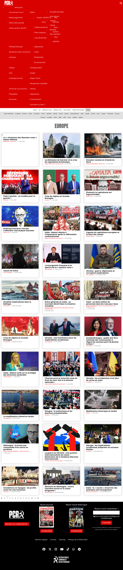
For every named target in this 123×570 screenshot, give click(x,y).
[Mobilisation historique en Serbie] (102, 399)
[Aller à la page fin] (38, 498)
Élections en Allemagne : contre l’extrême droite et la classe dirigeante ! (59, 488)
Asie (40, 110)
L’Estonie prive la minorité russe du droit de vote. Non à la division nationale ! (61, 380)
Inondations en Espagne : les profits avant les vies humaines (19, 488)
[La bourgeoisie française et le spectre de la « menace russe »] (61, 254)
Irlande (93, 113)
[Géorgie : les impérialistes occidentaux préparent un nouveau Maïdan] (102, 434)
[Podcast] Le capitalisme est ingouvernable (99, 193)
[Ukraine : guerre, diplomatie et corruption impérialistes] (102, 256)
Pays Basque (110, 113)
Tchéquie (74, 117)
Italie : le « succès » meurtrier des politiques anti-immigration (101, 488)
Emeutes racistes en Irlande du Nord (100, 161)
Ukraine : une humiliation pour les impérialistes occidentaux (60, 338)
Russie (55, 117)
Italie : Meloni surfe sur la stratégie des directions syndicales (19, 373)
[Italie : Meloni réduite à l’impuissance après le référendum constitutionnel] (61, 218)
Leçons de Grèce (10, 270)
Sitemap (62, 540)
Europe (88, 110)
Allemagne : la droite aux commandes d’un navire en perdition (15, 447)
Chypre (43, 113)
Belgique (24, 113)
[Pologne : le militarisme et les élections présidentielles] (61, 399)
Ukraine (81, 117)
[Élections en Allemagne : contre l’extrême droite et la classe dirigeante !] (61, 475)
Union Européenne (8, 113)
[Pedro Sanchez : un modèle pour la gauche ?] (20, 182)
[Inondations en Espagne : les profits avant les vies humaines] (20, 476)
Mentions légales (41, 540)
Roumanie (49, 117)
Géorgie (66, 113)
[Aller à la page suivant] (35, 498)
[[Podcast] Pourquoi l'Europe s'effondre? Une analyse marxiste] (20, 216)
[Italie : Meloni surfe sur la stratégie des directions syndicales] (20, 361)
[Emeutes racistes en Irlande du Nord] (102, 145)
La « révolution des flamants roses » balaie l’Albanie (20, 138)
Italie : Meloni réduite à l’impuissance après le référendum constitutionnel (61, 234)
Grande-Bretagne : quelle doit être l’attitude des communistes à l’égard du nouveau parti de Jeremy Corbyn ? (102, 341)
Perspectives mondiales (78, 110)
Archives (53, 540)
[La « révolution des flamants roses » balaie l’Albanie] (2, 134)
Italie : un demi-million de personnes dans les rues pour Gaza (102, 303)
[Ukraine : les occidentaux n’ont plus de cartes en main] (102, 364)
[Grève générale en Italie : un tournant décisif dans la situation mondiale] (61, 290)
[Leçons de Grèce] (20, 256)
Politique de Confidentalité (114, 527)
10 (32, 498)
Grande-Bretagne (74, 113)
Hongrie (87, 113)
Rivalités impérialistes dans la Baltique (17, 303)
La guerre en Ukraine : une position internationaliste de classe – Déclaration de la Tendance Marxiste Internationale (61, 456)
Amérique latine (57, 110)
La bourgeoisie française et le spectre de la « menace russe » (59, 266)
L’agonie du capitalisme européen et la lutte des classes (102, 233)
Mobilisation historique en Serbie (101, 411)
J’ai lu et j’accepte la (107, 517)
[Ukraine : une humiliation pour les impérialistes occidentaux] (61, 326)
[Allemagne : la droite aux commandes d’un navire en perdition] (20, 434)
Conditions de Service (108, 529)
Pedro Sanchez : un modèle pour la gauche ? (19, 197)
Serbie (60, 117)
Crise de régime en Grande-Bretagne (57, 197)
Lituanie (103, 113)
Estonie (61, 113)
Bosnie (30, 113)
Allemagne (18, 113)
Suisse (69, 117)
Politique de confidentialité (110, 517)
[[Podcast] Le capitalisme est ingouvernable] (102, 180)
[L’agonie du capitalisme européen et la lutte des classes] (102, 218)
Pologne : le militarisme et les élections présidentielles (58, 412)
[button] (119, 566)
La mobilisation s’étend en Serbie (18, 416)
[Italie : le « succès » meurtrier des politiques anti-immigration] (102, 476)
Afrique (35, 110)
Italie (98, 113)
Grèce (82, 113)
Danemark (48, 113)
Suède (64, 117)
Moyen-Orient (67, 110)
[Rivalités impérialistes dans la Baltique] (20, 290)
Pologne (117, 113)
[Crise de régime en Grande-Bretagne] (61, 182)
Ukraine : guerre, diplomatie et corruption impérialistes (100, 272)
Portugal (42, 117)
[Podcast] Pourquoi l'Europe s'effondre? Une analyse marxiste (18, 229)
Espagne (55, 113)
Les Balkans (36, 113)
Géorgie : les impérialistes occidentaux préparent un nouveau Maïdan (102, 447)
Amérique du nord (47, 110)
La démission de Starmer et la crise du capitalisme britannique (61, 161)
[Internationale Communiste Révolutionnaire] (61, 559)
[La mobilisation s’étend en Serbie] (20, 402)
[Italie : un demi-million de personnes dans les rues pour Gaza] (102, 290)
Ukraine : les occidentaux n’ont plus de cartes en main (102, 379)
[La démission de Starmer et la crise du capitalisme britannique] (61, 145)
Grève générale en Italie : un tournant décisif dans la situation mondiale (60, 304)
